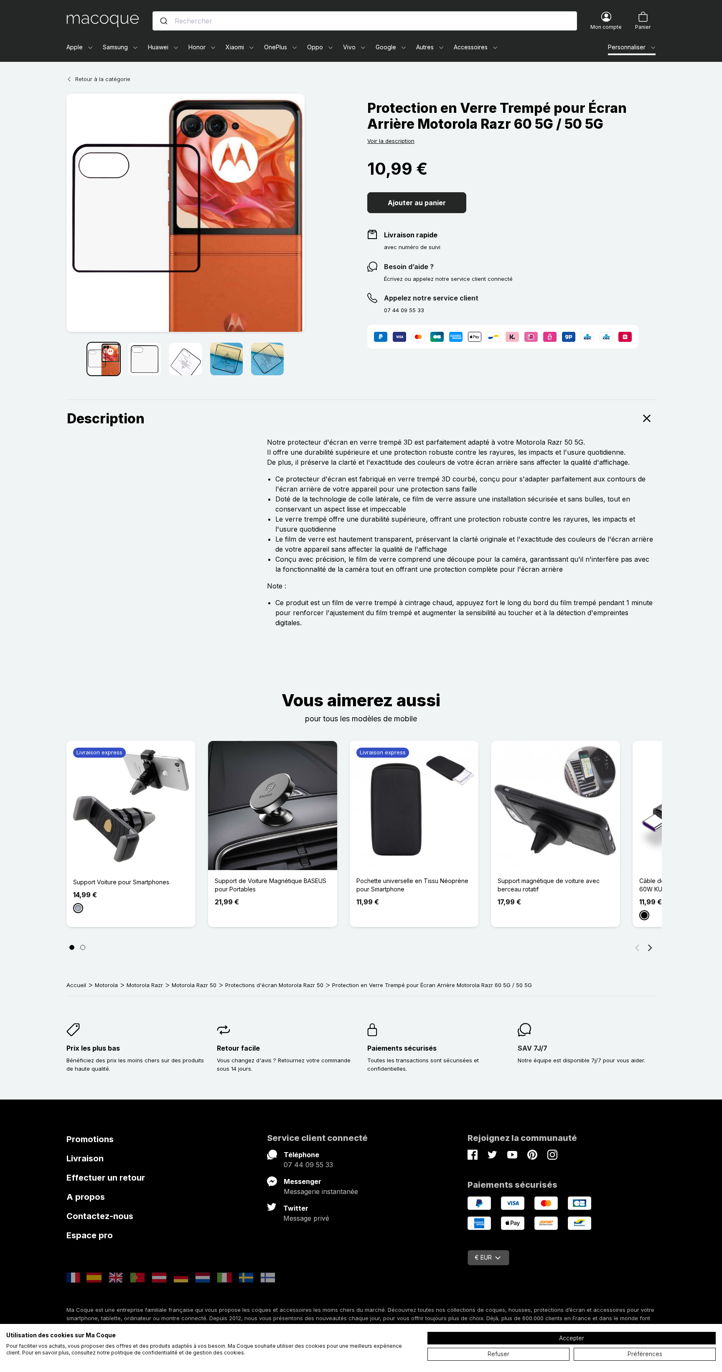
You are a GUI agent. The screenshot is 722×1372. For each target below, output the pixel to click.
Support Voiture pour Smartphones (121, 882)
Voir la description (390, 140)
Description (106, 418)
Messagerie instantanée (321, 1191)
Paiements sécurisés (402, 1048)
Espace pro (89, 1235)
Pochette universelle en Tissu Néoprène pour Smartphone (412, 885)
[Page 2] (82, 947)
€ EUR (483, 1257)
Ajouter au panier (417, 203)
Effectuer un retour (105, 1178)
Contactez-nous (99, 1216)
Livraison (85, 1158)
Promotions (90, 1139)
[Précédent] (637, 947)
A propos (85, 1197)
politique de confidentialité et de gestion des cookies (177, 1352)
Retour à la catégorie (102, 79)
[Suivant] (650, 947)
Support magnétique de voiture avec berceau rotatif (549, 885)
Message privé (306, 1218)
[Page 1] (71, 947)
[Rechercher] (164, 21)
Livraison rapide (410, 235)
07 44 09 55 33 (308, 1165)
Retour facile (238, 1048)
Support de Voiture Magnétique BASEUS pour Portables (270, 885)
